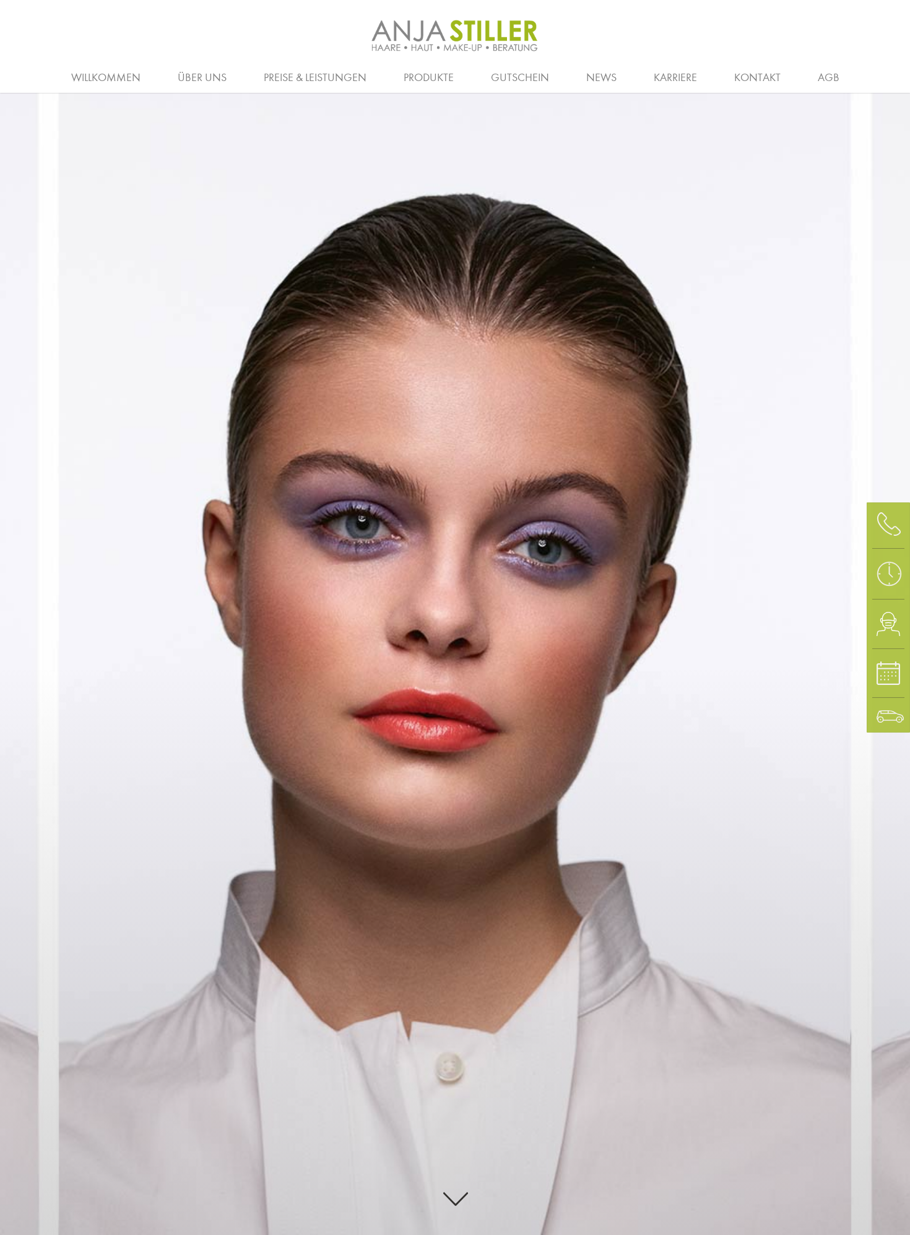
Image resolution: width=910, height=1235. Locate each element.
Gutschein (520, 77)
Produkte (429, 77)
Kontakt (757, 77)
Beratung (45, 76)
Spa (802, 76)
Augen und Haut (710, 76)
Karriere (675, 77)
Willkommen (106, 77)
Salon (370, 76)
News (601, 77)
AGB (828, 77)
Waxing (870, 76)
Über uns (202, 77)
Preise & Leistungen (315, 77)
